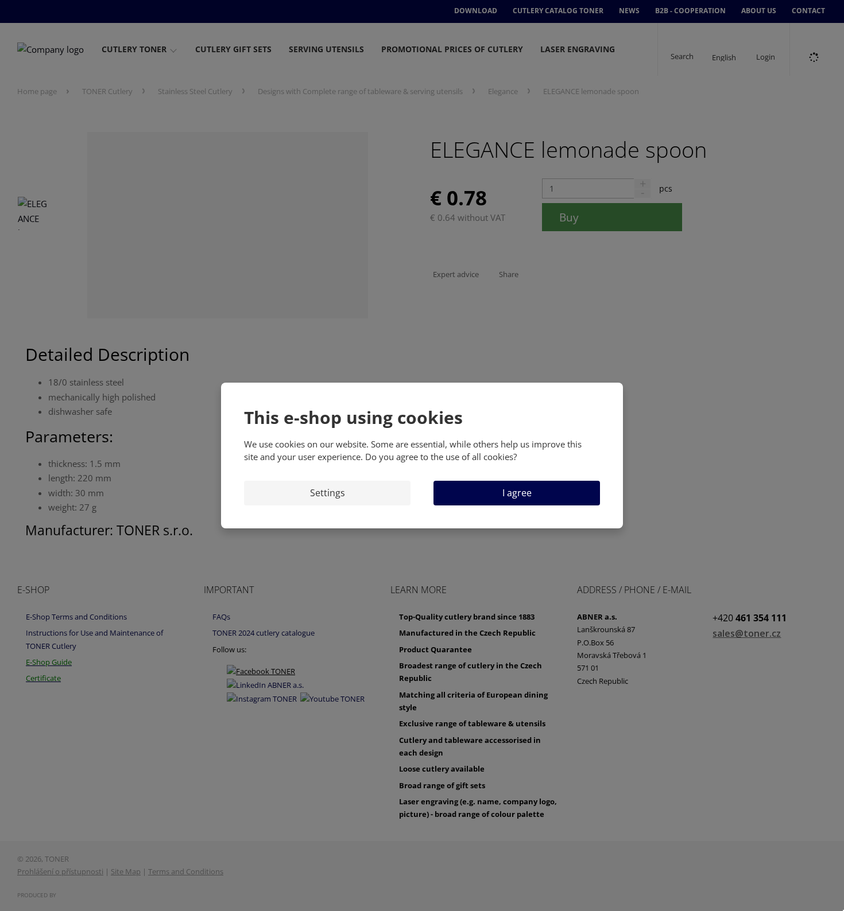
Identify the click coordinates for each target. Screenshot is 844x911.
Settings (327, 492)
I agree (517, 492)
